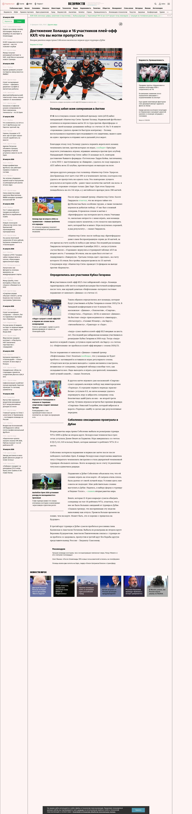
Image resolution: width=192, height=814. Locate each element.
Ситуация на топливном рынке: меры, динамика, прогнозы (152, 16)
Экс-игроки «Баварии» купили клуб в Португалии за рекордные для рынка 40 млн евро (13, 181)
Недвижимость (85, 8)
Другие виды (52, 25)
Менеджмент (117, 8)
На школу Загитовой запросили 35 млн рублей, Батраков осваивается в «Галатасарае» (13, 241)
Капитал (81, 12)
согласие (80, 810)
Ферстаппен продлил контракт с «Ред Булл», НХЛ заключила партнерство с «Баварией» (12, 342)
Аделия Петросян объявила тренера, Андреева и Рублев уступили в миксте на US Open (12, 150)
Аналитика (72, 12)
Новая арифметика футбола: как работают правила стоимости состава (12, 168)
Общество (106, 8)
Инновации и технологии (118, 12)
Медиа (75, 8)
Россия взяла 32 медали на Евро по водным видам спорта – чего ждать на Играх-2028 (13, 328)
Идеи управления (42, 12)
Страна (89, 12)
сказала (91, 491)
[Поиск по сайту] (155, 4)
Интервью (139, 8)
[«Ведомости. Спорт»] (77, 3)
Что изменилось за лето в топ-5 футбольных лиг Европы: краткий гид (13, 125)
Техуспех (132, 12)
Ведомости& (61, 12)
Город (53, 12)
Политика (96, 8)
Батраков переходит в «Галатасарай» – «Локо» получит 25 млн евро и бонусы (12, 360)
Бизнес (27, 8)
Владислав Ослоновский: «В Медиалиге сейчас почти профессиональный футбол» (13, 429)
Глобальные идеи (16, 8)
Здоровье (141, 12)
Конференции (152, 12)
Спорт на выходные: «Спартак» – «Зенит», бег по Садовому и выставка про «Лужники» (13, 315)
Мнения (148, 8)
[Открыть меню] (168, 4)
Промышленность (100, 12)
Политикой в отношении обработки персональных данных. (94, 812)
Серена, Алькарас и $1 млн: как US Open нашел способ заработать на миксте (12, 136)
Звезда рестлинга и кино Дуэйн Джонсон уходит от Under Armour (13, 457)
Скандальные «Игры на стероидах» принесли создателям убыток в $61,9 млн (13, 373)
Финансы (45, 8)
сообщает (101, 147)
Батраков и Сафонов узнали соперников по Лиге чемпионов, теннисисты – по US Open (13, 109)
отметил (83, 200)
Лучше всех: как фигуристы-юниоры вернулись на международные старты (12, 271)
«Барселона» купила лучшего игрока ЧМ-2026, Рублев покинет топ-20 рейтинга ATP (12, 441)
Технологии (66, 8)
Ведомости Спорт (36, 45)
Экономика (36, 8)
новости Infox (38, 572)
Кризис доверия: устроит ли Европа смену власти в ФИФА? (13, 72)
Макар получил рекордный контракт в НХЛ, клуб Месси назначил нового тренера (13, 56)
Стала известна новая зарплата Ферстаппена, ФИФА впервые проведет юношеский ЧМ (13, 196)
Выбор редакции (79, 16)
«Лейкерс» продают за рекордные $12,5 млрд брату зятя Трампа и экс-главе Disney (12, 469)
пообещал (86, 356)
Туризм (162, 12)
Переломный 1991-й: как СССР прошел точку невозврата (107, 16)
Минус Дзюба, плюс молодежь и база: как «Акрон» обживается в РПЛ (12, 284)
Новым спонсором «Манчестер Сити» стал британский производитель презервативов (12, 227)
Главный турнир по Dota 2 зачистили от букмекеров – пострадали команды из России (13, 416)
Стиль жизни (128, 8)
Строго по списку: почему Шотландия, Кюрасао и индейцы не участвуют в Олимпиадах (13, 32)
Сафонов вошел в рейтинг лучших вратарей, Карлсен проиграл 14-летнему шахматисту (13, 386)
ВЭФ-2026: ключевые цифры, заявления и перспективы (50, 16)
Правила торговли (27, 12)
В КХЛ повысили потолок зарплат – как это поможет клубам (13, 44)
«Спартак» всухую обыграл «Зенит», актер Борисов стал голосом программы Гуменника (12, 296)
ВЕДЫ (16, 12)
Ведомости (8, 12)
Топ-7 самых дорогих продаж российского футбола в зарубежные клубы (12, 213)
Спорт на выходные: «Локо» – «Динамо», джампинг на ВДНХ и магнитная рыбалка (11, 85)
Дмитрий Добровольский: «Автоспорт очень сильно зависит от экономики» (13, 97)
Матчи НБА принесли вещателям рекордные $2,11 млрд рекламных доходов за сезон (12, 403)
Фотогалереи (158, 8)
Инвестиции (55, 8)
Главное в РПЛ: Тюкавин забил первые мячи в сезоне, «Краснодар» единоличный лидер (12, 258)
